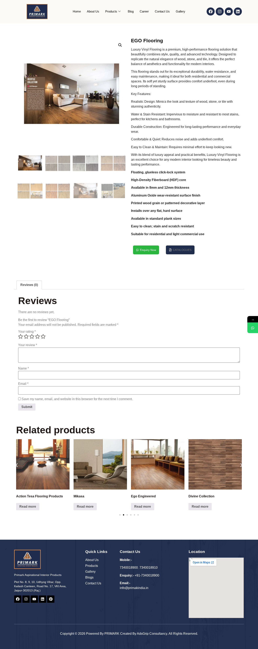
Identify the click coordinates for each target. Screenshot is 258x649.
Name (23, 368)
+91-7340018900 (147, 575)
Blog (131, 11)
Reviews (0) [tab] (29, 285)
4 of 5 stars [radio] (37, 336)
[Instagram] (220, 11)
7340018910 (148, 567)
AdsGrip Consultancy (152, 633)
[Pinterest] (50, 599)
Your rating (27, 331)
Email (23, 383)
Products (111, 11)
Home (77, 11)
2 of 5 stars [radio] (26, 336)
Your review (27, 345)
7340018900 (129, 567)
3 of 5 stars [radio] (31, 336)
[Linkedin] (238, 11)
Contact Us (162, 11)
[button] (120, 45)
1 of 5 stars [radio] (20, 336)
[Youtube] (229, 11)
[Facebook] (211, 11)
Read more (27, 506)
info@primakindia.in (134, 588)
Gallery (180, 11)
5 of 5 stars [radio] (43, 336)
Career (144, 11)
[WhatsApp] (252, 327)
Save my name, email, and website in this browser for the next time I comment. (77, 399)
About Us (93, 11)
